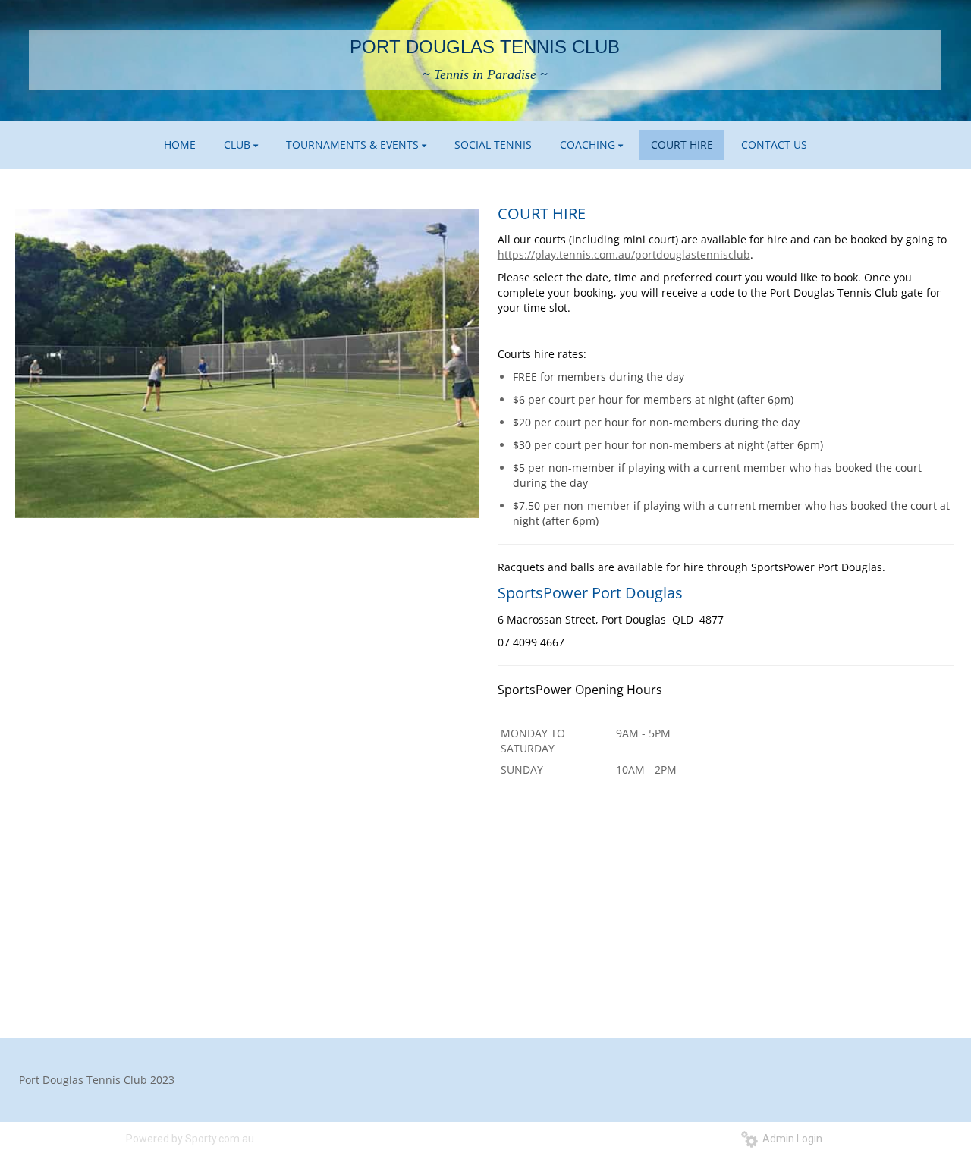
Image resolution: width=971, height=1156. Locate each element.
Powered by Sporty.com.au (190, 1138)
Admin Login (790, 1138)
